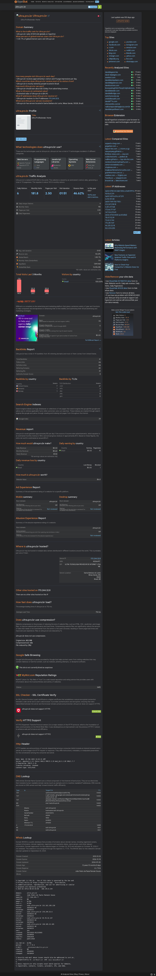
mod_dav (91, 165)
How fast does (34, 602)
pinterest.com (114, 62)
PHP (38, 168)
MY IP (97, 1)
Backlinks (25, 349)
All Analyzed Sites (67, 974)
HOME (32, 1)
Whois (24, 837)
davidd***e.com (111, 101)
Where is (32, 546)
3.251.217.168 (110, 207)
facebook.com (114, 45)
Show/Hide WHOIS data (118, 288)
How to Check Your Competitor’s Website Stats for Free (127, 267)
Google (28, 655)
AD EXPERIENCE (67, 1)
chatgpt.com (114, 56)
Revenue (24, 429)
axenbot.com (110, 77)
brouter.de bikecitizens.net (116, 181)
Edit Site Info (21, 139)
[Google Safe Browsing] (17, 667)
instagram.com (132, 45)
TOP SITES (38, 1)
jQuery (56, 168)
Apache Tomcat (24, 163)
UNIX (72, 165)
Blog (76, 974)
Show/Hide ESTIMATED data (120, 281)
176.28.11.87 (109, 223)
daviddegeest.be (111, 72)
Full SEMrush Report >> (93, 340)
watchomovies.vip (112, 96)
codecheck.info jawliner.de (116, 157)
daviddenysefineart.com (114, 109)
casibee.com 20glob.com (116, 175)
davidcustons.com (112, 85)
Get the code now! (123, 312)
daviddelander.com (112, 91)
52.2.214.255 (110, 228)
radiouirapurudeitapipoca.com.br (117, 107)
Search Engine (28, 404)
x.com (111, 48)
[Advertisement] (58, 58)
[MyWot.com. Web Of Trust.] (18, 675)
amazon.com (131, 48)
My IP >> (137, 232)
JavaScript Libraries (56, 160)
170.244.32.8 (54, 98)
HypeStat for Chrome (124, 131)
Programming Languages (40, 160)
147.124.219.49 (110, 212)
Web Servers (22, 159)
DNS (23, 776)
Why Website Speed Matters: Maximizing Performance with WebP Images (126, 247)
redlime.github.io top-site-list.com (119, 159)
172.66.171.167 (110, 210)
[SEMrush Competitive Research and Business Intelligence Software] (25, 302)
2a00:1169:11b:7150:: (113, 202)
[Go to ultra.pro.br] (49, 16)
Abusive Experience (31, 518)
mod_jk (90, 168)
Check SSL (96, 711)
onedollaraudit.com (112, 99)
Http (23, 743)
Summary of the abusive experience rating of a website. (36, 523)
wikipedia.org (114, 59)
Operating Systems (73, 160)
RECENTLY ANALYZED (48, 1)
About (87, 974)
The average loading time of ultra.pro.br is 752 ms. (34, 607)
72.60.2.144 (109, 220)
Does (35, 619)
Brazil (66, 282)
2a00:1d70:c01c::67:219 (114, 196)
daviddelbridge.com (112, 93)
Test (99, 737)
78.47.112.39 (109, 218)
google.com (113, 42)
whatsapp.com (132, 62)
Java (38, 165)
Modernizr (57, 165)
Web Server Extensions (91, 160)
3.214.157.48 (109, 199)
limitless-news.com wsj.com (117, 154)
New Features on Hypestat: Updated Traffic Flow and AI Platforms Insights (125, 257)
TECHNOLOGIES (90, 1)
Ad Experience (28, 487)
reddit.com (130, 50)
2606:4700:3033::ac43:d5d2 (116, 215)
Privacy (81, 974)
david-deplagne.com (113, 75)
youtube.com (131, 42)
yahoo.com (130, 56)
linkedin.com (130, 53)
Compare (93, 7)
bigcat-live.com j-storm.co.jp (117, 149)
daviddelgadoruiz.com (113, 83)
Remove (112, 293)
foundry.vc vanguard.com (115, 178)
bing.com (112, 53)
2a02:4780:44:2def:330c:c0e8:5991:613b (121, 191)
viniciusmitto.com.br (112, 104)
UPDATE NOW (123, 21)
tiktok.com (113, 50)
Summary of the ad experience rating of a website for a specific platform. (42, 492)
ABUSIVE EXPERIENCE (78, 1)
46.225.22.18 (110, 226)
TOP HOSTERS (58, 1)
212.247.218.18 (110, 204)
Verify (28, 720)
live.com (129, 59)
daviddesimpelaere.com (114, 80)
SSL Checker (36, 695)
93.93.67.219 (109, 194)
